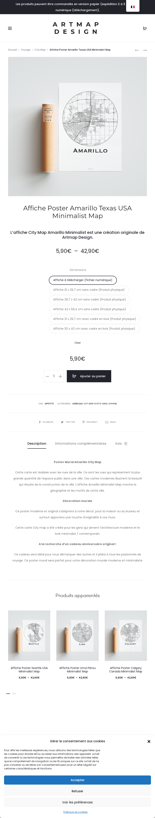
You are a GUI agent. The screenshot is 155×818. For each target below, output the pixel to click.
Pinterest (92, 422)
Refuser (77, 791)
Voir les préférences (77, 802)
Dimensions (78, 269)
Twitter (70, 422)
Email (113, 422)
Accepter (78, 780)
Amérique (77, 403)
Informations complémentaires (80, 443)
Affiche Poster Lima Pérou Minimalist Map (77, 669)
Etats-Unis (100, 403)
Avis (121, 443)
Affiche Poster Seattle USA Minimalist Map (29, 669)
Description (36, 443)
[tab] (36, 444)
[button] (149, 741)
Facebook (48, 422)
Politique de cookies (75, 812)
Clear (77, 342)
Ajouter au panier (92, 376)
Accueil (12, 49)
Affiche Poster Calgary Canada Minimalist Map (125, 669)
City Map (40, 49)
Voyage (25, 49)
